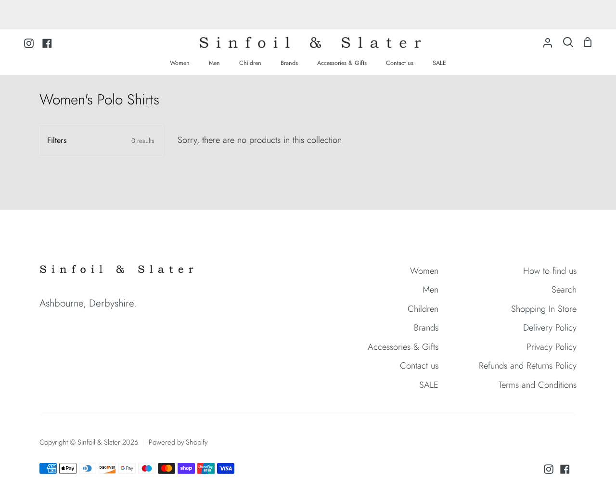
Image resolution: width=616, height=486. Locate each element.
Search (564, 289)
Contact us (419, 365)
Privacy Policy (551, 346)
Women (424, 270)
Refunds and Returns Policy (528, 365)
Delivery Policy (550, 327)
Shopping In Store (544, 308)
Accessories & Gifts (403, 346)
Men (430, 289)
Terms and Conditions (538, 384)
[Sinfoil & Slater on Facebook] (565, 469)
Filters (100, 140)
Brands (426, 327)
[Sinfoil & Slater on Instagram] (548, 469)
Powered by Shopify (178, 442)
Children (423, 308)
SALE (428, 384)
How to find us (550, 270)
